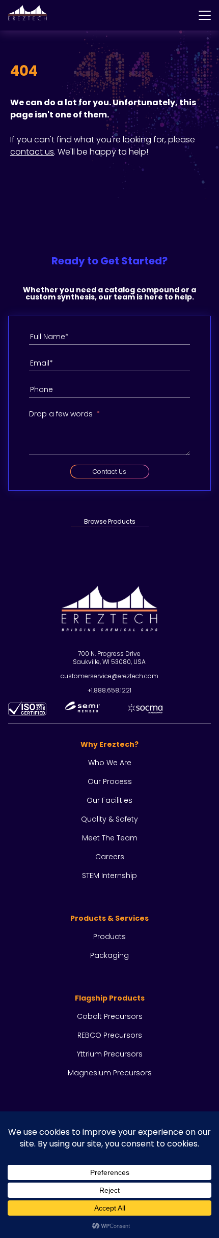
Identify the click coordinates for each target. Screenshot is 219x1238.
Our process (110, 781)
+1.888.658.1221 (109, 690)
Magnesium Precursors (110, 1073)
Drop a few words (61, 414)
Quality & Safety (109, 819)
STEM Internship (109, 875)
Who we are (109, 763)
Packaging (109, 955)
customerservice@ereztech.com (109, 676)
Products (109, 936)
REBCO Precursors (109, 1035)
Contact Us (109, 471)
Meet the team (110, 838)
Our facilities (109, 800)
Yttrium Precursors (110, 1054)
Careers (109, 857)
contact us (32, 152)
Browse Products (109, 521)
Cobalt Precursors (110, 1016)
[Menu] (205, 15)
